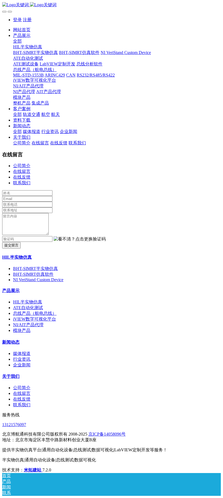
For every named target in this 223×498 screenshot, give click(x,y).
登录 (17, 19)
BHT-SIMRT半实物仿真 (35, 268)
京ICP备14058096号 (107, 434)
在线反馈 (21, 177)
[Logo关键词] (111, 5)
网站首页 (21, 29)
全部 (17, 41)
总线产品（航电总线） (35, 313)
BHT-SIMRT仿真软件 (33, 274)
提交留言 (11, 245)
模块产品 (21, 330)
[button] (80, 239)
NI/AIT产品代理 (28, 324)
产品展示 (11, 290)
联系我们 (21, 182)
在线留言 (21, 171)
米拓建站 (33, 470)
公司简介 (21, 165)
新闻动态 (11, 342)
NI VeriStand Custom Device (38, 279)
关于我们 (11, 376)
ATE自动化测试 (28, 307)
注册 (27, 19)
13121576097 (14, 424)
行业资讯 (21, 359)
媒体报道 (21, 353)
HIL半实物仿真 (17, 257)
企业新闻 (21, 365)
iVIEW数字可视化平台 (34, 319)
